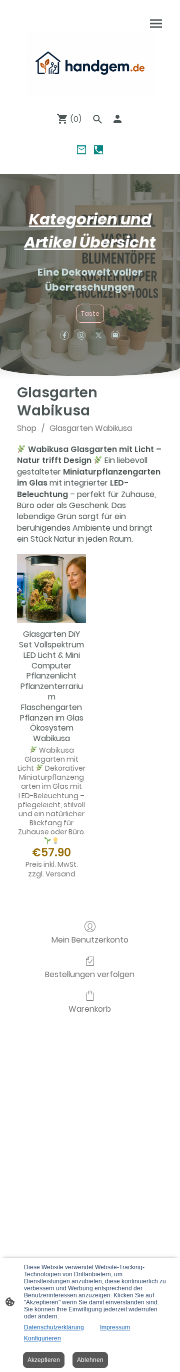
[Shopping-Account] (118, 119)
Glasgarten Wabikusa (91, 428)
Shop (26, 428)
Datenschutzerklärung (54, 1327)
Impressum (115, 1327)
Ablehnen (90, 1359)
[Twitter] (98, 335)
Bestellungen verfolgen (89, 974)
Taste (90, 313)
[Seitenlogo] (90, 64)
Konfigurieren (42, 1338)
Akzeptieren (44, 1359)
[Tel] (98, 149)
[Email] (81, 149)
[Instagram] (81, 335)
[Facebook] (64, 335)
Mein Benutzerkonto (90, 939)
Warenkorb (89, 1008)
